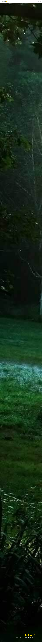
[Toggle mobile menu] (40, 1)
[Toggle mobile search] (38, 1)
